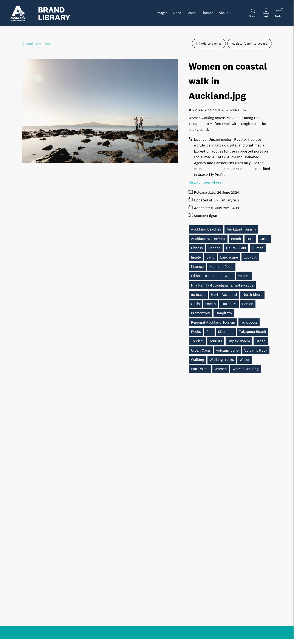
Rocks (196, 331)
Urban (261, 341)
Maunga (197, 266)
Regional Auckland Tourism (213, 322)
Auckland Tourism (241, 229)
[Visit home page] (40, 13)
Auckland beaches (206, 229)
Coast (264, 239)
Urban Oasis (200, 350)
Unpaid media (239, 341)
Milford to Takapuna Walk (212, 276)
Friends (214, 248)
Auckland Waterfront (208, 239)
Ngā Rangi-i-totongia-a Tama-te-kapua (222, 285)
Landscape (229, 257)
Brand (191, 13)
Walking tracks (222, 359)
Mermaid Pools (221, 266)
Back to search (37, 44)
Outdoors (229, 304)
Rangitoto (224, 313)
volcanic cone (227, 350)
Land (210, 257)
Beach (236, 239)
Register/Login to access (249, 43)
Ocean (210, 304)
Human (257, 248)
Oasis (195, 304)
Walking (197, 359)
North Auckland (224, 294)
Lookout (250, 257)
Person (247, 304)
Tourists (215, 341)
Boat (250, 239)
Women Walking (245, 369)
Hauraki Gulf (236, 248)
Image (196, 257)
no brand (198, 294)
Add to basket (211, 43)
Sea (209, 331)
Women (221, 369)
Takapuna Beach (252, 331)
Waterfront (200, 369)
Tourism (197, 341)
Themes (207, 13)
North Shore (252, 294)
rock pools (249, 322)
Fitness (197, 248)
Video (177, 13)
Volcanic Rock (255, 350)
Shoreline (226, 331)
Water (244, 359)
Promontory (200, 313)
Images (161, 13)
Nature (243, 276)
